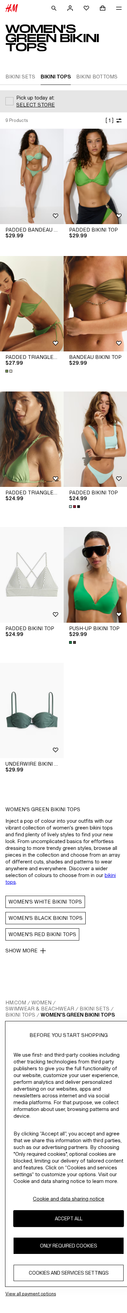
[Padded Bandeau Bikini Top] (32, 176)
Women (41, 1002)
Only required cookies (68, 1245)
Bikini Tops (20, 1015)
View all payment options (30, 1293)
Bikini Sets (94, 1008)
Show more (21, 950)
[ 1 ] (109, 120)
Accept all (68, 1218)
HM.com (15, 1002)
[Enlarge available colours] (9, 371)
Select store (35, 105)
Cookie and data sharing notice (68, 1199)
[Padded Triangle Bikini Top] (32, 303)
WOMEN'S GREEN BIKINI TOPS (78, 1015)
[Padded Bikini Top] (32, 574)
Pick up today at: (35, 98)
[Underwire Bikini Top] (32, 710)
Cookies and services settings (69, 1273)
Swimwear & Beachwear (39, 1008)
